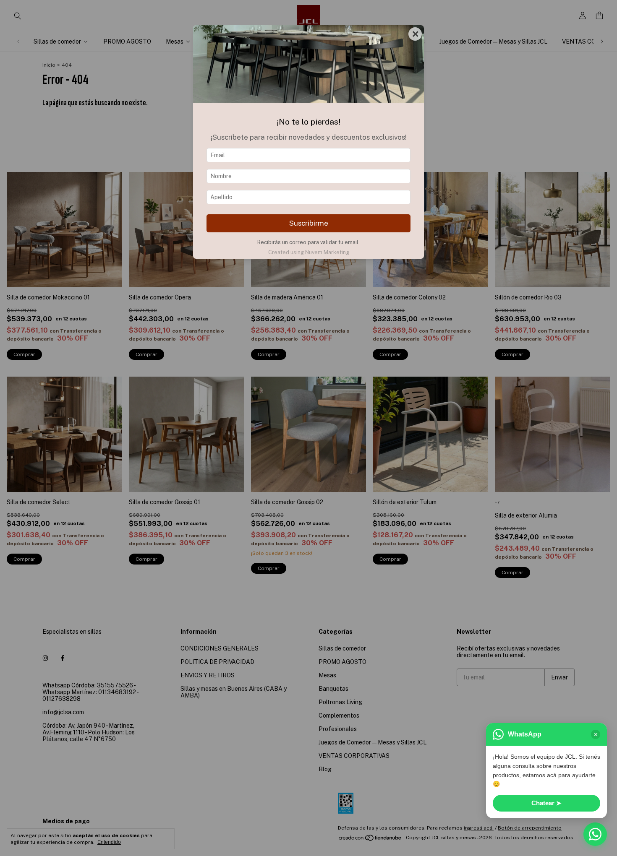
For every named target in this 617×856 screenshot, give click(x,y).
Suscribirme (308, 223)
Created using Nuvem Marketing (308, 252)
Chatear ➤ (546, 803)
